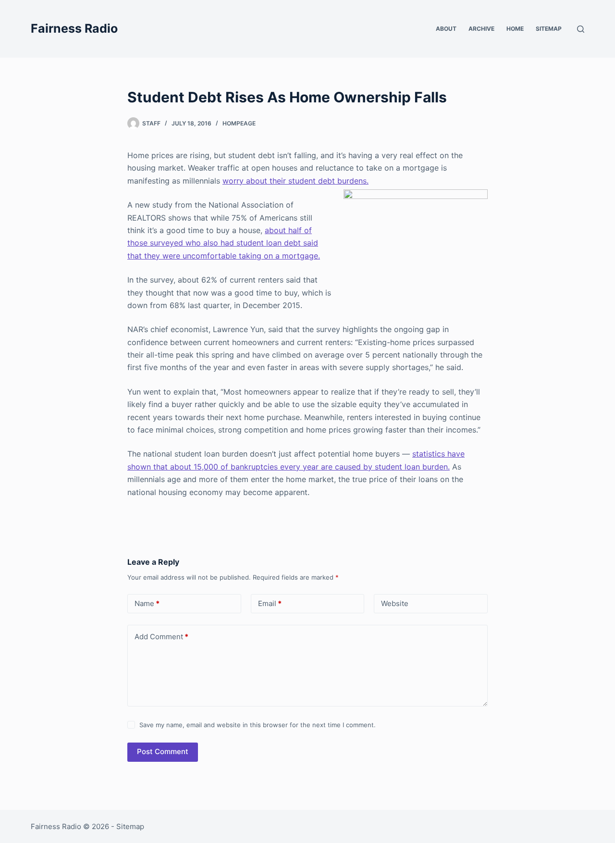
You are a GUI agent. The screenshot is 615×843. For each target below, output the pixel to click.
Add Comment (161, 636)
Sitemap (549, 28)
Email (270, 603)
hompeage (239, 123)
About (446, 28)
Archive (481, 28)
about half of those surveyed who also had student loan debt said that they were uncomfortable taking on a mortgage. (223, 242)
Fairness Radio (74, 28)
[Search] (580, 29)
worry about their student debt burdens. (295, 181)
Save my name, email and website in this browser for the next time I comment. (257, 725)
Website (394, 603)
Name (147, 603)
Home (515, 28)
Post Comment (162, 751)
